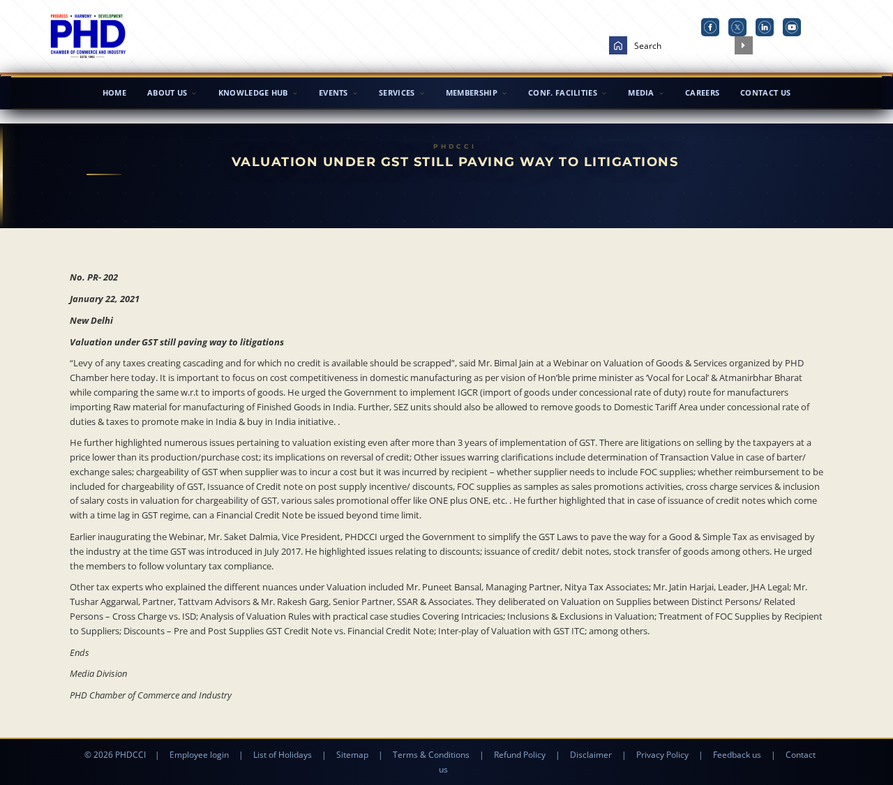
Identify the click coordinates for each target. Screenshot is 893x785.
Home (114, 92)
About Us (167, 92)
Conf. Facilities (562, 92)
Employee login (199, 755)
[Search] (744, 45)
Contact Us (765, 92)
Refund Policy (520, 755)
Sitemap (352, 755)
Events (333, 92)
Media (641, 92)
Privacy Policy (662, 755)
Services (396, 92)
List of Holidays (282, 755)
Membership (471, 92)
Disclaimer (591, 755)
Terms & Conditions (431, 755)
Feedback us (737, 755)
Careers (702, 92)
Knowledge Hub (253, 92)
